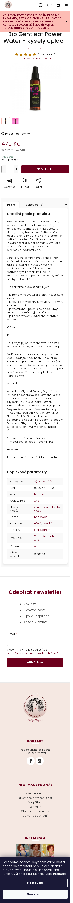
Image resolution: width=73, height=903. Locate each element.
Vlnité (37, 536)
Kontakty (35, 807)
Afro (37, 540)
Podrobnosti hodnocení (35, 58)
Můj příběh (35, 802)
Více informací (56, 874)
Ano (36, 500)
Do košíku (47, 169)
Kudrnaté (49, 536)
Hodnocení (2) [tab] (33, 204)
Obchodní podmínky (35, 811)
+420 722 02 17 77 (35, 753)
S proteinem (42, 530)
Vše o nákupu (35, 793)
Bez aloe (40, 494)
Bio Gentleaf (35, 48)
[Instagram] (40, 761)
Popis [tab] (11, 204)
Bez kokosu (41, 517)
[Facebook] (31, 761)
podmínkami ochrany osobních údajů (32, 653)
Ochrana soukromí (35, 815)
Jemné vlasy (42, 507)
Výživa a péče (43, 481)
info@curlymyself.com (35, 750)
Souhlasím (35, 894)
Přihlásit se (35, 662)
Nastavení (35, 883)
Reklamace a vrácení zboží (35, 798)
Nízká (37, 523)
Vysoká (47, 523)
